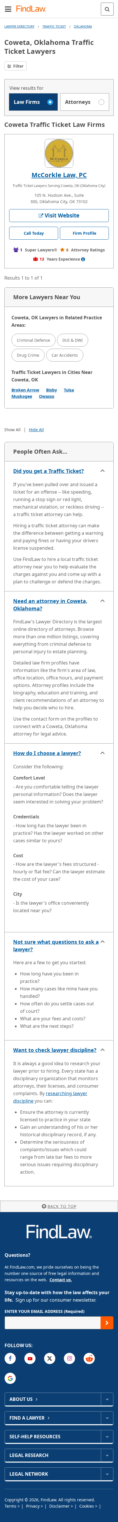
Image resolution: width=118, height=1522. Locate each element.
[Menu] (8, 9)
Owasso (46, 396)
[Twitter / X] (49, 1358)
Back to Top (62, 1206)
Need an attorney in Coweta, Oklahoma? (50, 604)
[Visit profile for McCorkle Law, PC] (59, 153)
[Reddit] (89, 1358)
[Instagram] (69, 1358)
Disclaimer (60, 1506)
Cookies (87, 1506)
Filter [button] (17, 66)
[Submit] (107, 1322)
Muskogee (21, 396)
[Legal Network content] (107, 1474)
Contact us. (61, 1279)
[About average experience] (83, 259)
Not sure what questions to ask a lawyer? (56, 945)
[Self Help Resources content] (107, 1436)
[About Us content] (107, 1399)
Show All (12, 429)
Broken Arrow (25, 390)
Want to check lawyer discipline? (55, 1050)
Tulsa (69, 390)
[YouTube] (30, 1358)
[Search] (107, 9)
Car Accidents (65, 355)
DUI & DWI (72, 340)
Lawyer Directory (19, 26)
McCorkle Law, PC (59, 174)
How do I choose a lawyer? (47, 753)
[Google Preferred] (10, 1378)
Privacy (33, 1506)
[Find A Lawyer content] (107, 1418)
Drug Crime (28, 355)
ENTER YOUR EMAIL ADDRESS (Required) (44, 1311)
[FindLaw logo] (33, 9)
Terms (11, 1506)
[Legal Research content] (107, 1455)
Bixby (51, 390)
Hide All (36, 429)
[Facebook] (10, 1358)
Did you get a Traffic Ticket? (48, 470)
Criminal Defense (33, 340)
